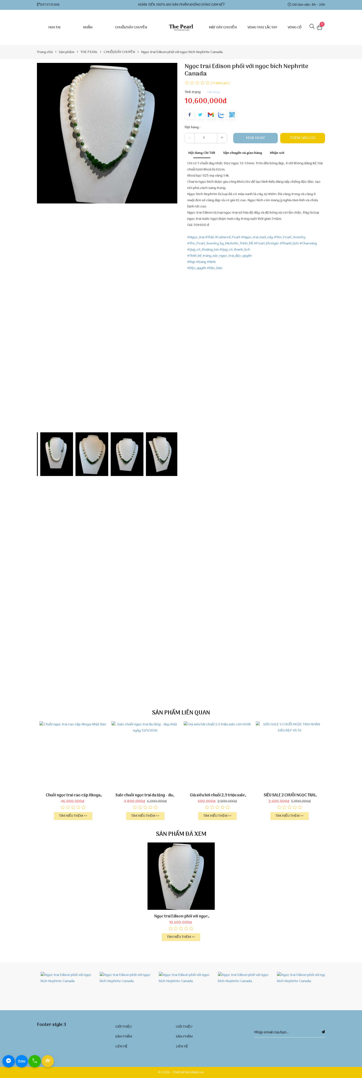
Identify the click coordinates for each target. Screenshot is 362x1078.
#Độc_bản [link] (214, 268)
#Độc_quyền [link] (196, 268)
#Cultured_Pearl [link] (227, 237)
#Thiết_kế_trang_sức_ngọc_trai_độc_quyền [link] (219, 256)
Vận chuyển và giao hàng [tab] (242, 153)
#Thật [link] (209, 237)
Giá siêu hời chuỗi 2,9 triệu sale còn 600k (217, 795)
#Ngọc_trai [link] (195, 237)
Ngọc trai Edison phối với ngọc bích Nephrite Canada (181, 917)
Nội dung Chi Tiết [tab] (201, 153)
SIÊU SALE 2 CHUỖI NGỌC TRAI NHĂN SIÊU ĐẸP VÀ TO (289, 795)
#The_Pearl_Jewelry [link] (289, 237)
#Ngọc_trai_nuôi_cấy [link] (257, 237)
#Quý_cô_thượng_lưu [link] (203, 250)
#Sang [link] (201, 262)
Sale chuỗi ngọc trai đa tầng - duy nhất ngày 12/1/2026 (145, 795)
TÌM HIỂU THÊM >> (73, 816)
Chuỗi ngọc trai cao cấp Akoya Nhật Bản (73, 795)
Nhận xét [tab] (277, 153)
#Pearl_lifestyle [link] (266, 243)
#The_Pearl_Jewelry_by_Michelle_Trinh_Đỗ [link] (220, 243)
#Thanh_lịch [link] (289, 243)
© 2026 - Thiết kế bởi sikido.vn (181, 1072)
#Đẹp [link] (191, 262)
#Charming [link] (308, 243)
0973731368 (50, 5)
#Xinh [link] (211, 262)
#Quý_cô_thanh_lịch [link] (234, 250)
